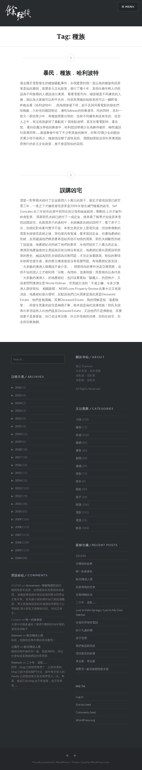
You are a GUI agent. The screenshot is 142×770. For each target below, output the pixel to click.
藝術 (78, 489)
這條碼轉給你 (84, 594)
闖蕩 (78, 504)
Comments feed (86, 712)
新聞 (78, 458)
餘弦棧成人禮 (84, 579)
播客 (78, 450)
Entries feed (83, 704)
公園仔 (15, 646)
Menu (129, 6)
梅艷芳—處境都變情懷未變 (92, 669)
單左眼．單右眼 (85, 661)
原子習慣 (81, 638)
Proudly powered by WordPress (50, 762)
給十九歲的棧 (84, 630)
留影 (78, 473)
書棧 (78, 466)
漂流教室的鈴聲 (85, 653)
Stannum (16, 635)
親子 (78, 497)
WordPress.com (100, 762)
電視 (78, 520)
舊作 (78, 481)
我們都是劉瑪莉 (85, 645)
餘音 (78, 528)
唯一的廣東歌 (84, 571)
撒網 (78, 442)
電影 (78, 512)
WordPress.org (85, 720)
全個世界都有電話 (87, 622)
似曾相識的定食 (85, 587)
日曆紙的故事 (84, 563)
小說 (78, 419)
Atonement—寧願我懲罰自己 (43, 585)
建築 (78, 427)
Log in (79, 697)
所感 (78, 435)
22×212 (81, 555)
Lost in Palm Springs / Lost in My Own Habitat (99, 612)
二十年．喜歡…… (86, 602)
